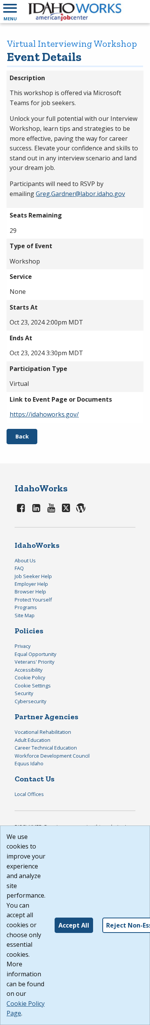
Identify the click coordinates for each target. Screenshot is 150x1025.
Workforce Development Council (52, 755)
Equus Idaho (29, 763)
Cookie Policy (30, 677)
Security (24, 693)
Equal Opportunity (35, 654)
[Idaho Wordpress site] (80, 507)
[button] (10, 11)
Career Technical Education (46, 747)
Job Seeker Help (33, 576)
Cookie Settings (33, 685)
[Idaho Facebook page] (21, 507)
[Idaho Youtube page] (51, 507)
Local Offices (29, 794)
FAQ (19, 568)
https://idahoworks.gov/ (44, 414)
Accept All (73, 925)
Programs (26, 607)
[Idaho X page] (67, 507)
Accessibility (28, 669)
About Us (25, 560)
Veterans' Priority (34, 661)
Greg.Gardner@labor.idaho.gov (80, 194)
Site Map (25, 615)
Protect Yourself (33, 599)
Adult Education (32, 740)
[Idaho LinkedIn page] (36, 507)
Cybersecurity (30, 701)
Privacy (22, 646)
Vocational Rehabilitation (43, 731)
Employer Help (31, 583)
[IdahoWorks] (75, 11)
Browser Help (30, 591)
